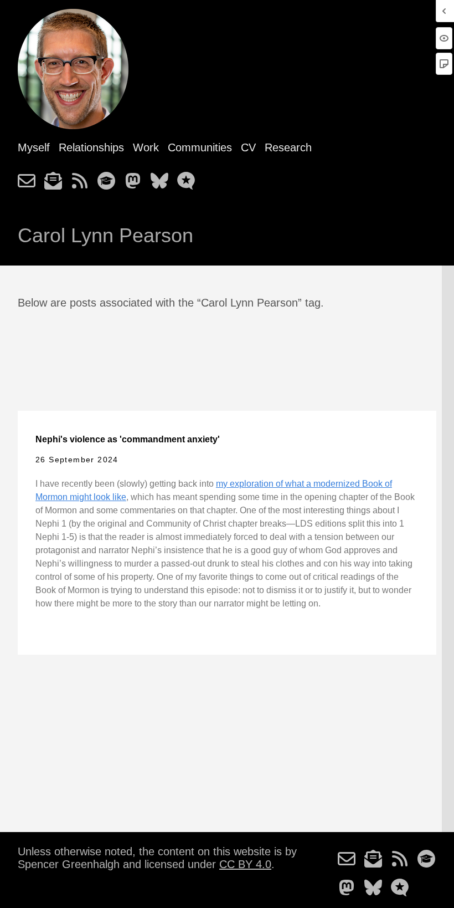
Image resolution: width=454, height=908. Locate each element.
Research (288, 147)
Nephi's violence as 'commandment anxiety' (127, 439)
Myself (34, 147)
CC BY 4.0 (245, 864)
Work (146, 147)
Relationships (91, 147)
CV (248, 147)
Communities (200, 147)
